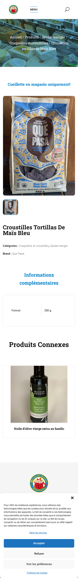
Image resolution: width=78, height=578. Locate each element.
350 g (47, 310)
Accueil (16, 37)
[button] (72, 498)
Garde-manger (53, 37)
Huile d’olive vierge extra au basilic (39, 429)
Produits (32, 37)
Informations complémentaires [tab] (39, 279)
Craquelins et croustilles (28, 43)
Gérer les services (38, 532)
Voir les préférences (39, 564)
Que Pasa (18, 253)
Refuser (39, 553)
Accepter (39, 543)
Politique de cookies (37, 573)
